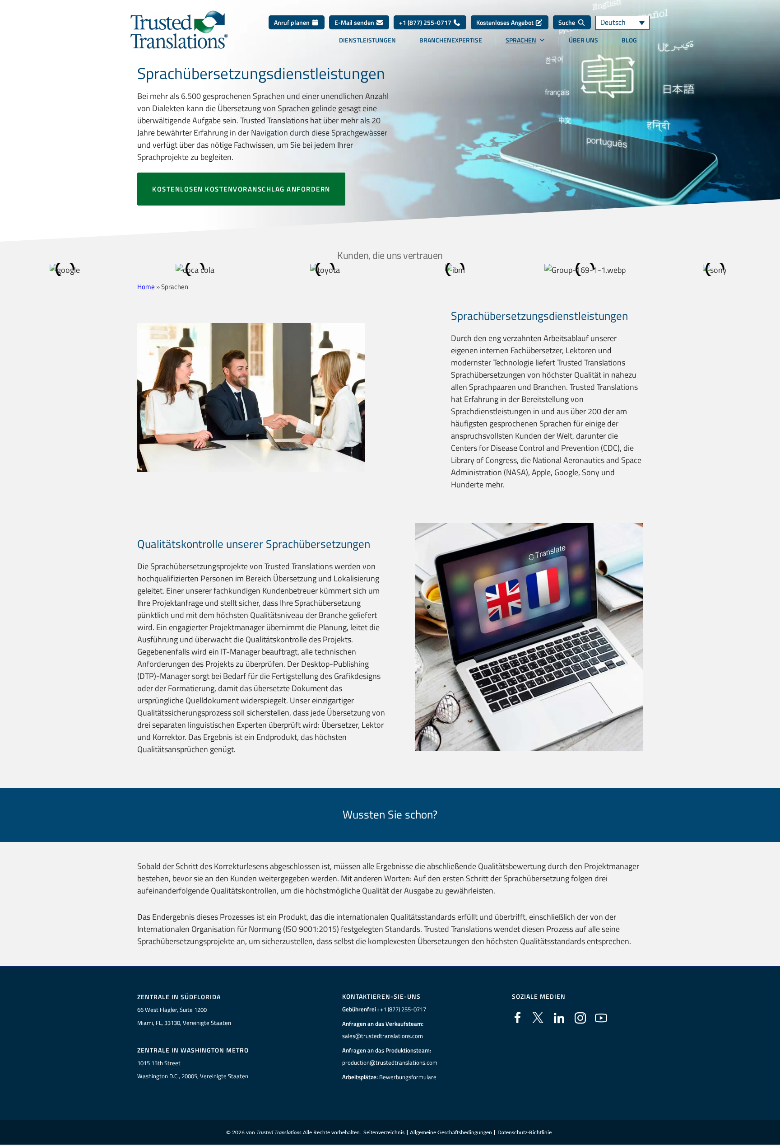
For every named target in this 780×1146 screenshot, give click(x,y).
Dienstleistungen (367, 40)
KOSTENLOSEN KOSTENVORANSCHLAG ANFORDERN (241, 189)
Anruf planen (292, 22)
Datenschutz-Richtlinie (524, 1132)
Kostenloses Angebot (505, 22)
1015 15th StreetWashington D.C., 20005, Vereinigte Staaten (192, 1069)
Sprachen (521, 40)
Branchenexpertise (450, 40)
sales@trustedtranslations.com (382, 1035)
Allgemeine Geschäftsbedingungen (451, 1132)
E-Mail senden (355, 22)
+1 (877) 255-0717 (426, 22)
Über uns (583, 40)
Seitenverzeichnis (383, 1132)
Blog (629, 40)
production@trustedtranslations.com (389, 1062)
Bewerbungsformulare (407, 1076)
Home (146, 286)
